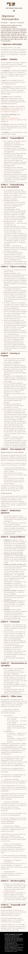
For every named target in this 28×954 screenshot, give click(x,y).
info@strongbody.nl (10, 891)
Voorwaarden (19, 934)
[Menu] (14, 11)
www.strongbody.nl (11, 118)
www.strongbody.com (17, 108)
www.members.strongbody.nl (9, 111)
